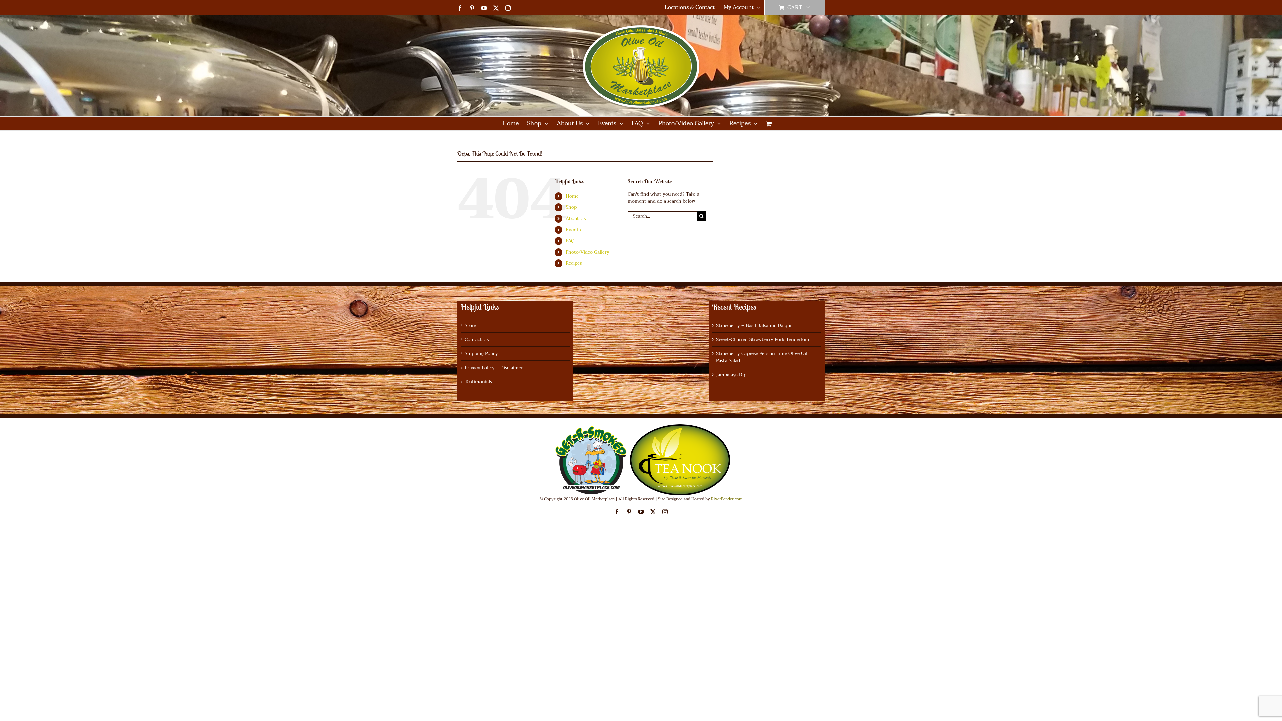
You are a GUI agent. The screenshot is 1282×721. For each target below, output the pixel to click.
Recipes (574, 263)
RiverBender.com (727, 499)
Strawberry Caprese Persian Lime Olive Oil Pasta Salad (761, 357)
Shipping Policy (481, 353)
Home (572, 196)
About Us (576, 218)
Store (470, 325)
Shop (571, 207)
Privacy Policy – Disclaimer (494, 367)
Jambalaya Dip (731, 374)
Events (573, 230)
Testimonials (478, 381)
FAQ (570, 241)
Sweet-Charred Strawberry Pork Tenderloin (762, 339)
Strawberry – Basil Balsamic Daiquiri (755, 325)
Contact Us (477, 339)
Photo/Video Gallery (587, 252)
